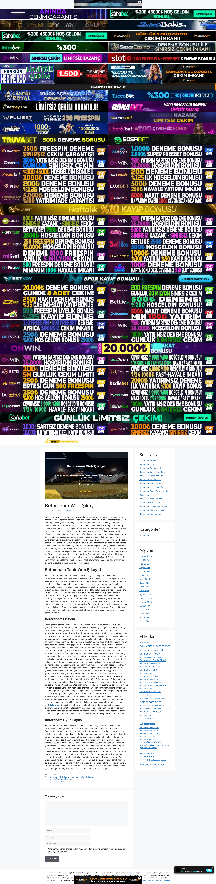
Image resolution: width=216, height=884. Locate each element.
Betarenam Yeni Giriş (149, 733)
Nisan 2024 (145, 610)
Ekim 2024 (144, 587)
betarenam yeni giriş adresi (147, 736)
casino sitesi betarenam (150, 742)
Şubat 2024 (145, 617)
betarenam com (155, 666)
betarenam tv (158, 705)
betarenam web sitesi (146, 715)
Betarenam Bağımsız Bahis (152, 483)
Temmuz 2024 (146, 598)
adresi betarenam (145, 642)
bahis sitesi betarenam (155, 646)
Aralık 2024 (145, 579)
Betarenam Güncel (145, 682)
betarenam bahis (158, 657)
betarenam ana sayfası (146, 657)
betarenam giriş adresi (149, 679)
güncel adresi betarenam (147, 751)
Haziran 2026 (146, 556)
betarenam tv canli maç (146, 708)
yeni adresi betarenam (152, 764)
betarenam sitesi (151, 702)
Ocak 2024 (144, 621)
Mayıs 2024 (145, 606)
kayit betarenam (147, 756)
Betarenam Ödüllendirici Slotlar (154, 506)
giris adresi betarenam (149, 745)
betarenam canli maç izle (151, 663)
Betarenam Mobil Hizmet (151, 499)
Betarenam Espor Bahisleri (151, 476)
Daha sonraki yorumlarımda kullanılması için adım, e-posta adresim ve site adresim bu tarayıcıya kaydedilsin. (86, 850)
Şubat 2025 (145, 571)
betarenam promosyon (160, 698)
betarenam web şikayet (71, 777)
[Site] (54, 151)
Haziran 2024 (146, 602)
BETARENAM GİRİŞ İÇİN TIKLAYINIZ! (108, 87)
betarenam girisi (149, 669)
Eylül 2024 (144, 591)
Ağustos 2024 (146, 594)
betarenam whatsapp (148, 721)
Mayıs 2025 (145, 568)
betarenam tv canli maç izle (162, 708)
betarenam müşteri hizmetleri (150, 693)
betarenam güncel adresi (158, 682)
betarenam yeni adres (149, 728)
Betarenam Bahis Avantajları (152, 510)
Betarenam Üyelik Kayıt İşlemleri (60, 779)
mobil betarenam (153, 760)
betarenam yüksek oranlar (147, 739)
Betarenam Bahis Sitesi (153, 660)
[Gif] (108, 209)
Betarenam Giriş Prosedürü (152, 487)
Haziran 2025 (146, 564)
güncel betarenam (87, 777)
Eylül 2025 (144, 560)
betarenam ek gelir (54, 777)
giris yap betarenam (148, 748)
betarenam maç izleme (146, 688)
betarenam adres (156, 650)
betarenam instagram (146, 685)
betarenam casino (145, 666)
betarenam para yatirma (146, 698)
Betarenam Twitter (150, 711)
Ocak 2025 (144, 575)
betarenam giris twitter (146, 673)
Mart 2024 (144, 613)
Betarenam (52, 774)
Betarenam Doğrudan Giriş (152, 468)
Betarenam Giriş (147, 464)
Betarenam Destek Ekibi (150, 480)
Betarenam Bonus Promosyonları (154, 491)
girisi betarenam (165, 745)
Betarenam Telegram (145, 705)
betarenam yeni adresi (149, 730)
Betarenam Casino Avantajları (153, 472)
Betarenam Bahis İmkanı (150, 502)
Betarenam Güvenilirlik (56, 782)
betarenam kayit (160, 685)
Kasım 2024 (145, 583)
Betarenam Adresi (148, 460)
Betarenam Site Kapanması (152, 514)
